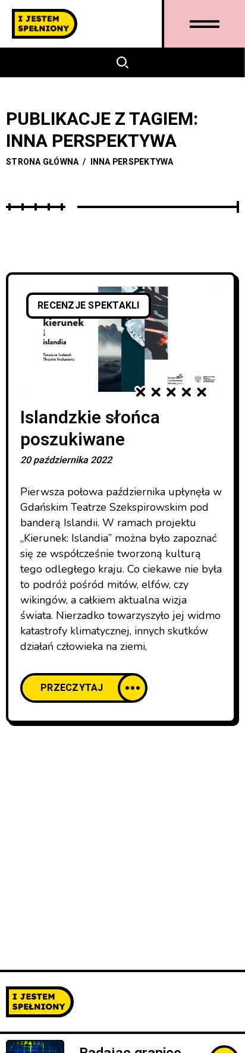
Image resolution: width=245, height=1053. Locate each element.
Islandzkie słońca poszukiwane (90, 429)
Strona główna (42, 162)
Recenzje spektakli (88, 305)
